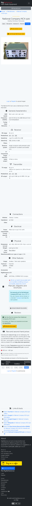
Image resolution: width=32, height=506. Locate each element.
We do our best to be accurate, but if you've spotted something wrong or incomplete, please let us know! (19, 281)
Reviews (3, 484)
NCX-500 (4, 13)
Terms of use (4, 457)
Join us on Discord (9, 468)
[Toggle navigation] (29, 3)
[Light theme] (16, 503)
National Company (22, 11)
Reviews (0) (16, 23)
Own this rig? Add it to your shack (16, 34)
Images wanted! (5, 455)
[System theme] (13, 503)
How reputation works (7, 453)
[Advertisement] (16, 82)
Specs (3, 23)
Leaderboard (4, 491)
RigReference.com (20, 498)
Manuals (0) (9, 23)
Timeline (3, 487)
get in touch (22, 446)
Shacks (3, 489)
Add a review (17, 28)
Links (2, 493)
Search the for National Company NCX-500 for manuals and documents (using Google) (17, 428)
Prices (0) (22, 23)
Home (3, 11)
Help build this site (6, 451)
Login (8, 101)
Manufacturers (17, 8)
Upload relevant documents (19, 308)
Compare (28, 23)
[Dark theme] (19, 503)
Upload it (19, 298)
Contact (3, 459)
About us (3, 449)
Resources (4, 495)
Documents (4, 482)
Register (13, 101)
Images (3, 485)
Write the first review (10, 326)
